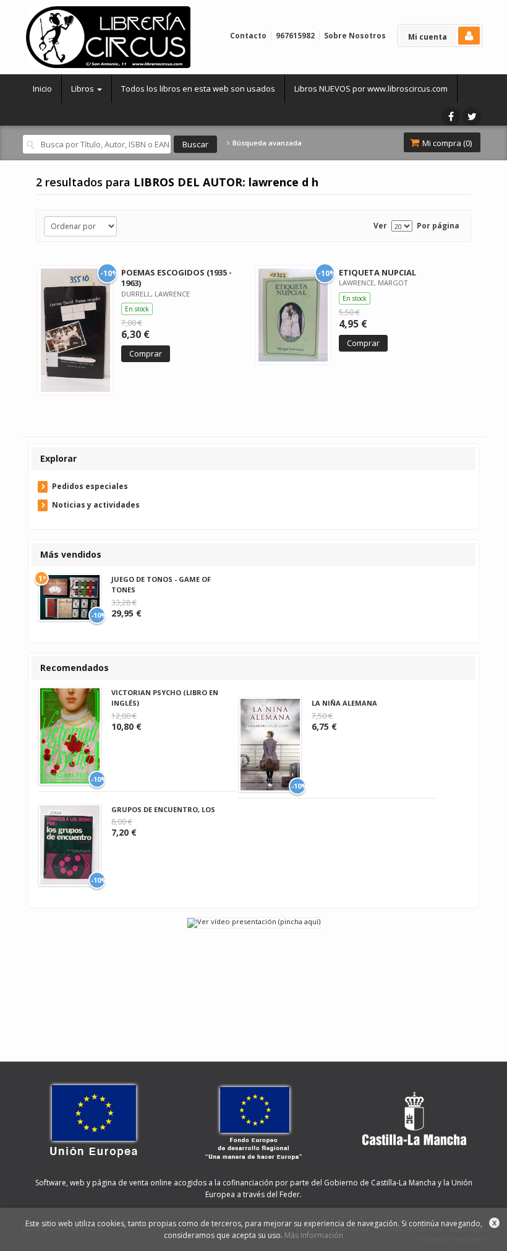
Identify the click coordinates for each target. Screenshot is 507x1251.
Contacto (248, 35)
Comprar (145, 353)
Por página (438, 225)
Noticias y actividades (96, 505)
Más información (313, 1235)
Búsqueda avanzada (266, 143)
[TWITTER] (471, 117)
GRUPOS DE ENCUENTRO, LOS (163, 809)
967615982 (295, 35)
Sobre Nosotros (355, 35)
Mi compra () (446, 143)
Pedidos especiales (90, 486)
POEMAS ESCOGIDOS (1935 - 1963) (176, 277)
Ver (380, 225)
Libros (83, 88)
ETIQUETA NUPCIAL (377, 272)
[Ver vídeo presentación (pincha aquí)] (254, 922)
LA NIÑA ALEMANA (344, 703)
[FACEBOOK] (450, 117)
